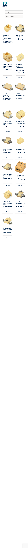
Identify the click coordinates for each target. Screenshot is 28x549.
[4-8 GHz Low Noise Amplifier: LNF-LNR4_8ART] (20, 86)
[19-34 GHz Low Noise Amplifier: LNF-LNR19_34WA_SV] (20, 167)
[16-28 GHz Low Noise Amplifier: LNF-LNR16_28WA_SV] (7, 194)
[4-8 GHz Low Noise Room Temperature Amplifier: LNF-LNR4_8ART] (7, 86)
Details (8, 48)
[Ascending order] (21, 12)
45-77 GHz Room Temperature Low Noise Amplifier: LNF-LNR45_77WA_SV (20, 68)
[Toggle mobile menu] (25, 3)
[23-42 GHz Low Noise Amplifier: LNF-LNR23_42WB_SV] (20, 140)
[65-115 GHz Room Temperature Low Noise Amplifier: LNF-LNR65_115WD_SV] (7, 27)
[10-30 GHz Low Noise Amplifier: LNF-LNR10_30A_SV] (20, 194)
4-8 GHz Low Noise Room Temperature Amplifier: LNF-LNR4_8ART (7, 96)
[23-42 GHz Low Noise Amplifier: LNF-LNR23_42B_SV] (7, 166)
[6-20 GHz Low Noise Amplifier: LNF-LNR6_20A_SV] (20, 27)
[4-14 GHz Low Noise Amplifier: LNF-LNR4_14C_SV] (7, 114)
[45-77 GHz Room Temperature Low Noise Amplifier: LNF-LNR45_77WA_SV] (20, 57)
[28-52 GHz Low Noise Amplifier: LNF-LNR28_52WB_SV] (20, 114)
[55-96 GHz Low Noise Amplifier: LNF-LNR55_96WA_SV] (7, 57)
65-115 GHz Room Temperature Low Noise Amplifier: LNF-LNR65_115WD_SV (8, 39)
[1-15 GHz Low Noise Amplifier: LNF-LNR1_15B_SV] (7, 220)
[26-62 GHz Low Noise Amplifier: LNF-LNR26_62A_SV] (7, 140)
